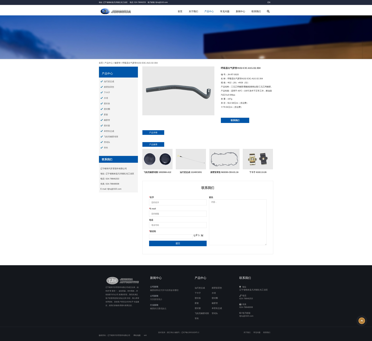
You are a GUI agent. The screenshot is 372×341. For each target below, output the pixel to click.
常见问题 (224, 11)
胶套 (106, 114)
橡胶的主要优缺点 (158, 308)
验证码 (152, 231)
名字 (151, 197)
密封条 (107, 103)
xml (145, 335)
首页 (180, 11)
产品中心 (209, 11)
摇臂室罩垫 (109, 87)
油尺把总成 (109, 81)
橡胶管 (118, 63)
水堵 (106, 98)
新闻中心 (240, 11)
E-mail (152, 208)
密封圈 (107, 109)
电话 (151, 220)
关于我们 (193, 11)
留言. (211, 197)
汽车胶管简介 (156, 299)
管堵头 (107, 142)
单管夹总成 (109, 131)
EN (269, 2)
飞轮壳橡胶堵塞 (111, 136)
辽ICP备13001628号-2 (190, 332)
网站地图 (137, 335)
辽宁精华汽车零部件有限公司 (119, 335)
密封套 (107, 125)
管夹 (106, 147)
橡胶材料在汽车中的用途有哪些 (164, 290)
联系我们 (256, 11)
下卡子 (107, 92)
